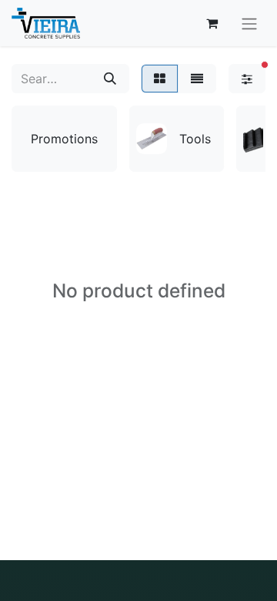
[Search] (110, 78)
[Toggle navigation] (249, 23)
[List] (197, 78)
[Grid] (160, 78)
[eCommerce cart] (211, 23)
